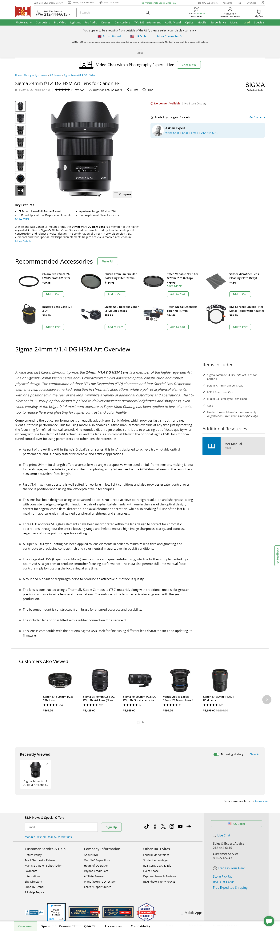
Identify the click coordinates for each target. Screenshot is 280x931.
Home (18, 75)
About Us (227, 2)
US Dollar (239, 824)
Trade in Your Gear (231, 868)
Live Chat (251, 2)
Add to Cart (53, 294)
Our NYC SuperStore (97, 860)
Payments (31, 871)
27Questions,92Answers (105, 90)
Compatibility (140, 926)
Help (239, 2)
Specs (45, 926)
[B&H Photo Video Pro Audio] (24, 11)
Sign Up (111, 827)
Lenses (43, 75)
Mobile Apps (193, 913)
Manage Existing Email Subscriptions (48, 836)
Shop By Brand (34, 887)
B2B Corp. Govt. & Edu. (157, 865)
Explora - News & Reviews (159, 876)
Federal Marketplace (156, 855)
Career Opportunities (97, 887)
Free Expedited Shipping (230, 887)
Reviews (67, 926)
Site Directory (33, 881)
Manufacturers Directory (99, 881)
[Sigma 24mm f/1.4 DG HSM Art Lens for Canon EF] (84, 148)
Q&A (89, 926)
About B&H (91, 855)
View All (107, 261)
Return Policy (33, 855)
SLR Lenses (55, 75)
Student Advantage (155, 860)
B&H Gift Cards (223, 882)
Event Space (151, 871)
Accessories (113, 926)
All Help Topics (34, 892)
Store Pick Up (222, 876)
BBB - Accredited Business (34, 912)
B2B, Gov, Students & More (47, 2)
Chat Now (189, 65)
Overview (25, 926)
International (33, 876)
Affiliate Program (94, 876)
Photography (31, 75)
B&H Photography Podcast (159, 881)
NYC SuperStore (210, 2)
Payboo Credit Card (96, 871)
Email (31, 827)
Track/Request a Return (40, 860)
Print (150, 90)
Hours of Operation (96, 865)
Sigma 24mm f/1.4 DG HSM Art (80, 75)
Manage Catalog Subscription (43, 865)
